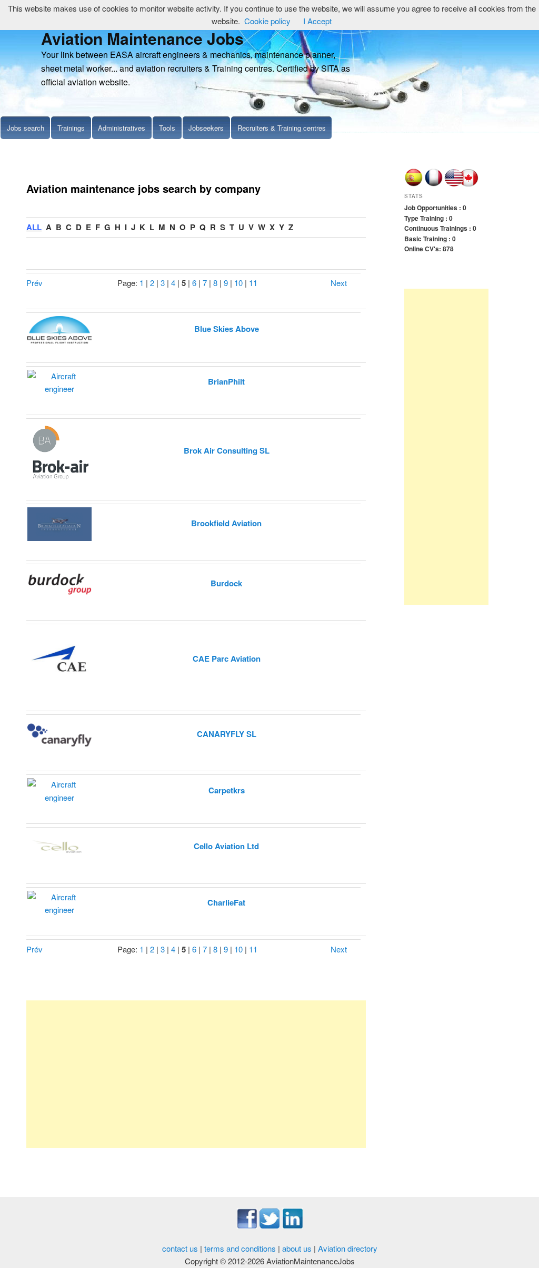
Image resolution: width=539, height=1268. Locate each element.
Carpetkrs (226, 790)
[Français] (433, 184)
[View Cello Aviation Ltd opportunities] (59, 845)
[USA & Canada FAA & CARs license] (461, 184)
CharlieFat (226, 902)
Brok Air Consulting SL (227, 450)
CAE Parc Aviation (227, 658)
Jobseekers (206, 128)
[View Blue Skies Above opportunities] (59, 328)
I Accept (317, 20)
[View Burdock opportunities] (59, 582)
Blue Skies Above (226, 329)
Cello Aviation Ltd (226, 846)
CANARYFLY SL (226, 734)
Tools (167, 128)
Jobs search (25, 128)
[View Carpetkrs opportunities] (59, 789)
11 (253, 282)
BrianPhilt (226, 381)
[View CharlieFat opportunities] (59, 902)
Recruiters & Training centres (281, 128)
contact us (180, 1248)
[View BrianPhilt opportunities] (59, 381)
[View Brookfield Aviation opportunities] (59, 522)
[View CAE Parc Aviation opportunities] (59, 658)
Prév (34, 282)
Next (339, 282)
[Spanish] (413, 184)
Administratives (121, 128)
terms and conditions (240, 1248)
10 (238, 282)
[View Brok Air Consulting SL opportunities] (59, 450)
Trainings (71, 128)
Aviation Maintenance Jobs (142, 38)
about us (297, 1248)
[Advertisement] (196, 1074)
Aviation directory (347, 1248)
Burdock (226, 583)
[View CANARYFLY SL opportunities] (59, 733)
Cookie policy (267, 20)
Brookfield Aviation (226, 523)
